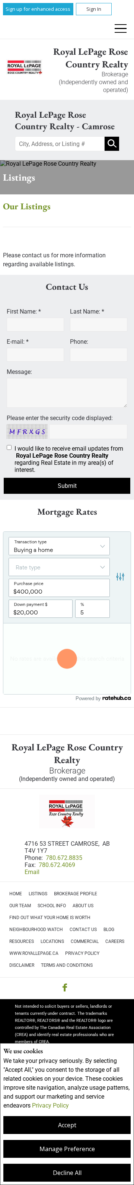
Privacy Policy (50, 1105)
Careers (114, 941)
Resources (21, 941)
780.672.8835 (64, 857)
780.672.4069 (57, 864)
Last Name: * (87, 311)
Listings (38, 893)
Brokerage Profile (75, 893)
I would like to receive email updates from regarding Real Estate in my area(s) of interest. (69, 459)
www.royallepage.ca (33, 953)
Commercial (85, 941)
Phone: (79, 341)
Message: (19, 371)
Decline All (67, 1173)
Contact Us (83, 929)
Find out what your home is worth (49, 917)
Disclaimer (21, 965)
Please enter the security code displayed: (60, 418)
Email (32, 872)
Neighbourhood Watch (36, 929)
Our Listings (27, 206)
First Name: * (24, 311)
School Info (52, 905)
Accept (67, 1125)
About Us (83, 905)
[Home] (24, 69)
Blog (108, 929)
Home (15, 893)
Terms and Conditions (67, 965)
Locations (52, 941)
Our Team (20, 905)
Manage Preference (67, 1149)
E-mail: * (18, 341)
